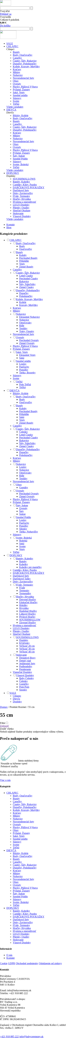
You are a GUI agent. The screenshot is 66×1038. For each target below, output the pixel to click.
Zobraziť (4, 726)
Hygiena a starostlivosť (24, 201)
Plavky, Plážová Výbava (25, 86)
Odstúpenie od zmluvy (50, 963)
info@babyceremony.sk (31, 1036)
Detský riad (25, 660)
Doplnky (23, 640)
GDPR (11, 963)
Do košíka (5, 25)
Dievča (16, 698)
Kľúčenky (24, 643)
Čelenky (23, 431)
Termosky (24, 590)
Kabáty (23, 255)
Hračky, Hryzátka (22, 199)
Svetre (16, 101)
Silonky (23, 528)
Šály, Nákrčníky (27, 284)
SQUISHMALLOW (29, 619)
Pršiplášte (24, 261)
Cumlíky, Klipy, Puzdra (25, 184)
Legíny (22, 364)
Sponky (23, 689)
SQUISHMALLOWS (24, 178)
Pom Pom (24, 686)
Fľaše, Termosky (21, 196)
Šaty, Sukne (19, 155)
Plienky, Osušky (21, 207)
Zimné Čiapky (26, 287)
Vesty (22, 263)
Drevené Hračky (27, 599)
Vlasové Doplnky (22, 216)
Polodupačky (26, 296)
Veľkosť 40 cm (27, 651)
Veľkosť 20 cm (27, 646)
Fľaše (22, 587)
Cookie (3, 963)
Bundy (16, 52)
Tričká (16, 104)
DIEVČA (11, 109)
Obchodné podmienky (27, 963)
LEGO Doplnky (21, 204)
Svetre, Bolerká (21, 164)
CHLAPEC (12, 46)
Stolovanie (18, 213)
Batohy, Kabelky (21, 181)
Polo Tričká (25, 384)
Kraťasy (17, 69)
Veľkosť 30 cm (27, 648)
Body (22, 246)
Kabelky (23, 564)
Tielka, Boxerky (27, 372)
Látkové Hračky (27, 614)
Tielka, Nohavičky (28, 531)
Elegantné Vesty (27, 355)
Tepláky (23, 328)
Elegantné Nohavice (29, 317)
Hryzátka (24, 608)
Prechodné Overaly (29, 340)
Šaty (21, 511)
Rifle (21, 325)
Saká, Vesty (19, 92)
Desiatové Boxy (27, 657)
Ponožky (23, 369)
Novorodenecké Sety (23, 78)
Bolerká (23, 540)
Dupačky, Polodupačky (25, 63)
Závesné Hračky (27, 622)
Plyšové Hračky (27, 616)
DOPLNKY (12, 173)
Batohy (23, 561)
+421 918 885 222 (9, 1036)
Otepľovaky (25, 322)
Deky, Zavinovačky (23, 193)
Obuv (16, 81)
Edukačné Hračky (28, 602)
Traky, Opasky (26, 331)
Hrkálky (23, 605)
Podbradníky (25, 666)
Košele (22, 302)
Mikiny (16, 72)
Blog (8, 227)
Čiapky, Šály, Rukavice (25, 60)
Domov (4, 707)
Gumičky (24, 684)
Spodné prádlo (20, 95)
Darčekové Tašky (22, 578)
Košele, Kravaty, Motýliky (26, 66)
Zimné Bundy (26, 266)
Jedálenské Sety (27, 663)
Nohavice (18, 75)
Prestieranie (25, 669)
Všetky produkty (14, 106)
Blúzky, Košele (20, 115)
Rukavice (24, 281)
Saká (21, 358)
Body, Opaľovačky (22, 55)
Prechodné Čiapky (28, 278)
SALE (9, 43)
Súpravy (17, 98)
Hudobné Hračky (28, 611)
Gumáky (23, 487)
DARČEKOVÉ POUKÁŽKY (28, 187)
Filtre (2, 723)
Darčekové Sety (21, 190)
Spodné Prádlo (20, 158)
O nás (9, 955)
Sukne (22, 514)
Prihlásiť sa (5, 14)
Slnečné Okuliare (21, 210)
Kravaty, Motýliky (28, 305)
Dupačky (24, 293)
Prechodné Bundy (28, 258)
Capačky (17, 57)
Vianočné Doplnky (22, 672)
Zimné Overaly (27, 343)
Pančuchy (24, 366)
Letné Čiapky (26, 275)
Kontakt (10, 224)
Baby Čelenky (26, 678)
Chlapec (17, 695)
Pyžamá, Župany (21, 89)
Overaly (17, 83)
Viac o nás (5, 780)
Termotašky (25, 593)
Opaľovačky (25, 249)
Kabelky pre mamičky (30, 567)
